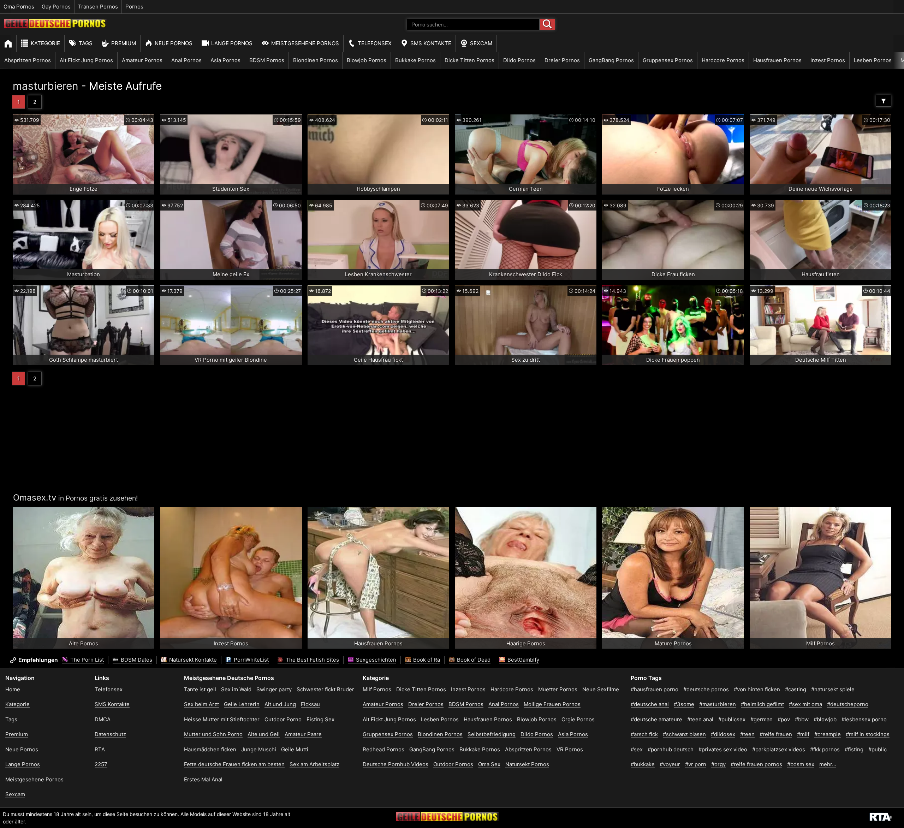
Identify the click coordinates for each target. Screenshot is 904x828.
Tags (86, 43)
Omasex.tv (34, 497)
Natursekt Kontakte (192, 659)
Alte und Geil (264, 734)
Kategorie (45, 43)
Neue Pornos (173, 43)
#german (761, 719)
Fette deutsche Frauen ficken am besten (234, 764)
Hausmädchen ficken (210, 749)
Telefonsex (375, 43)
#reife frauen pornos (756, 764)
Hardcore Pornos (723, 60)
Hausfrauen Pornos (777, 60)
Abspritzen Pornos (27, 60)
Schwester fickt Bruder (325, 689)
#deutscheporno (847, 704)
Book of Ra (426, 659)
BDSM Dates (135, 659)
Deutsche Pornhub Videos (395, 764)
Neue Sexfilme (600, 689)
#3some (684, 704)
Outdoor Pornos (453, 764)
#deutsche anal (650, 704)
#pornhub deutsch (671, 749)
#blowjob (825, 719)
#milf (803, 734)
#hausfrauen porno (654, 689)
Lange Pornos (231, 43)
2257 (101, 764)
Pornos (134, 6)
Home (12, 689)
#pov (784, 719)
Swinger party (274, 689)
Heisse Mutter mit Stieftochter (222, 719)
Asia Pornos (225, 60)
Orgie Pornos (578, 719)
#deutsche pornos (706, 689)
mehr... (827, 764)
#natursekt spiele (833, 689)
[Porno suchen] (547, 24)
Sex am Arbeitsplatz (314, 764)
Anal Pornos (186, 60)
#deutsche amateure (656, 719)
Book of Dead (473, 659)
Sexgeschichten (375, 659)
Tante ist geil (200, 689)
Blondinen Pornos (315, 60)
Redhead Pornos (383, 749)
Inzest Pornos (827, 60)
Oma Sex (489, 764)
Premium (123, 43)
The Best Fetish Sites (311, 659)
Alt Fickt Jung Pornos (86, 60)
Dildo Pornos (519, 60)
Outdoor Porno (283, 719)
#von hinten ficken (757, 689)
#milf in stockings (868, 734)
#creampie (827, 734)
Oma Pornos (19, 6)
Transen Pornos (98, 6)
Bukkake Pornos (415, 60)
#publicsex (731, 719)
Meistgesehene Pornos (305, 43)
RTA (100, 749)
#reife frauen (776, 734)
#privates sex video (722, 749)
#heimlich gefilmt (762, 704)
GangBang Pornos (611, 60)
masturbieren (45, 85)
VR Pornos (570, 749)
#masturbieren (717, 704)
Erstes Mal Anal (203, 779)
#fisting (854, 749)
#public (877, 749)
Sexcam (481, 43)
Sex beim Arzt (201, 704)
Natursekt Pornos (527, 764)
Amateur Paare (303, 734)
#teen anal (700, 719)
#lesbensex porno (864, 719)
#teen (747, 734)
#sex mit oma (805, 704)
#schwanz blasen (684, 734)
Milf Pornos (377, 689)
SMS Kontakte (430, 43)
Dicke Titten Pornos (469, 60)
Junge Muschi (258, 749)
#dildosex (723, 734)
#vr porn (695, 764)
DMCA (103, 719)
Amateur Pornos (142, 60)
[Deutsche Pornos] (55, 26)
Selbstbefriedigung (492, 734)
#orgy (718, 764)
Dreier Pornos (562, 60)
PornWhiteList (250, 659)
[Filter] (883, 101)
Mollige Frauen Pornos (552, 704)
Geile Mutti (294, 749)
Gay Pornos (56, 6)
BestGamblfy (522, 659)
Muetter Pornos (557, 689)
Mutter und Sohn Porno (213, 734)
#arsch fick (644, 734)
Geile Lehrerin (242, 704)
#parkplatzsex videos (778, 749)
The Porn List (86, 659)
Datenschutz (110, 734)
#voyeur (670, 764)
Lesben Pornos (873, 60)
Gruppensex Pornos (668, 60)
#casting (795, 689)
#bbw (802, 719)
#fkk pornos (825, 749)
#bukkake (643, 764)
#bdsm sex (800, 764)
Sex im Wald (236, 689)
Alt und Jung (280, 704)
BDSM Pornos (266, 60)
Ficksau (310, 704)
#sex (637, 749)
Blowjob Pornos (366, 60)
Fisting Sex (320, 719)
